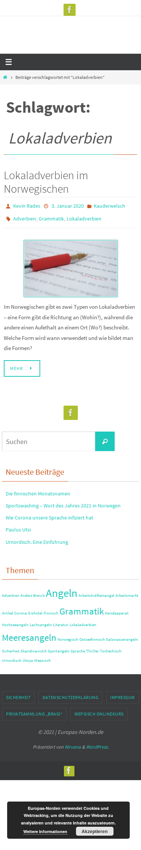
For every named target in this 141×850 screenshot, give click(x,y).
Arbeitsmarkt (126, 592)
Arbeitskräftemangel (96, 592)
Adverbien (24, 216)
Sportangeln (59, 647)
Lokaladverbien (84, 216)
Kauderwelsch (109, 205)
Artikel (7, 609)
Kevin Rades (26, 205)
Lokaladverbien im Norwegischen (46, 182)
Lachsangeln (41, 621)
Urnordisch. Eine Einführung (37, 538)
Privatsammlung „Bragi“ (34, 710)
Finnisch (51, 609)
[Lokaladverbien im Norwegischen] (70, 265)
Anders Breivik (32, 592)
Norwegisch (68, 635)
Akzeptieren (95, 831)
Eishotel (35, 609)
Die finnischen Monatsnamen (38, 490)
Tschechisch (110, 647)
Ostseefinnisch (92, 635)
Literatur (60, 621)
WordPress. (97, 743)
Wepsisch (42, 657)
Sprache (78, 647)
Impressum (122, 694)
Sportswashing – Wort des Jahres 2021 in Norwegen (63, 502)
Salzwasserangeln (122, 635)
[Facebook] (70, 10)
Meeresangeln (29, 634)
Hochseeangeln (15, 621)
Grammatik (51, 216)
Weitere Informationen (45, 831)
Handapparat (117, 609)
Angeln (61, 589)
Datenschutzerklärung (70, 694)
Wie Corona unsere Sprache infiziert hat (49, 514)
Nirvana (73, 743)
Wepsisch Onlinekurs (99, 710)
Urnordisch (11, 657)
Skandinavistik (34, 647)
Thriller (92, 647)
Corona (20, 609)
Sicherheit (11, 647)
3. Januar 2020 (68, 205)
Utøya (28, 657)
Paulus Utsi (18, 526)
